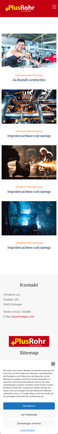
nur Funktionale (29, 414)
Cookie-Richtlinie (27, 430)
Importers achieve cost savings (28, 136)
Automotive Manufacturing (29, 75)
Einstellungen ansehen (29, 423)
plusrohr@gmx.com (23, 316)
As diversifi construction (29, 80)
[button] (53, 363)
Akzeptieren (29, 405)
